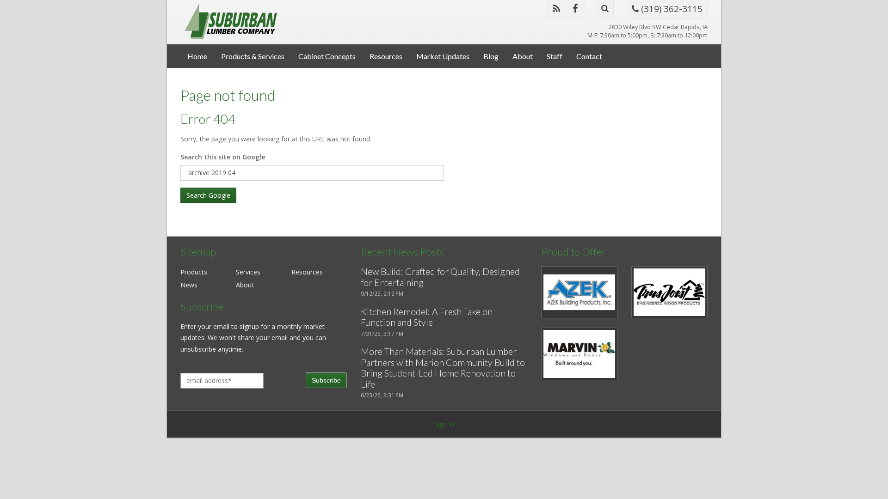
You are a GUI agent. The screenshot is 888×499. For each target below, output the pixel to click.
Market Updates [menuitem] (442, 56)
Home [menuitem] (197, 56)
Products (193, 272)
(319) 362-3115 (671, 9)
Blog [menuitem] (491, 56)
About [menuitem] (522, 56)
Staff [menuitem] (554, 56)
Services (248, 272)
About (245, 284)
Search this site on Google (222, 156)
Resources (307, 272)
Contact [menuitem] (589, 56)
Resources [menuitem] (386, 56)
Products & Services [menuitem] (252, 56)
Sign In (444, 424)
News (188, 284)
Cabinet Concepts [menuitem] (327, 56)
